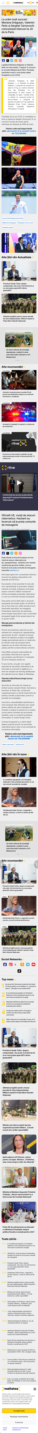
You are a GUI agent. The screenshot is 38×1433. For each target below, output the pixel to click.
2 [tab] (18, 360)
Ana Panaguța (25, 529)
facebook (5, 965)
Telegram (12, 60)
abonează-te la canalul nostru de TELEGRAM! (21, 132)
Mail (20, 60)
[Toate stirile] (7, 2)
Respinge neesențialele (19, 1417)
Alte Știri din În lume (14, 754)
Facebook (3, 60)
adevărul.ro (14, 570)
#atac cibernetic (8, 744)
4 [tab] (22, 360)
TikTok (19, 971)
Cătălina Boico (29, 36)
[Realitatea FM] (29, 2)
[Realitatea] (16, 2)
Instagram (11, 965)
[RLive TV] (8, 468)
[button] (35, 1389)
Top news (7, 979)
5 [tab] (22, 509)
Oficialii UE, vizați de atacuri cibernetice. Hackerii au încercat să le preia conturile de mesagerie (19, 520)
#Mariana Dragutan (9, 223)
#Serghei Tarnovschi (25, 223)
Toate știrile (9, 1239)
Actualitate (19, 36)
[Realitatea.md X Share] (7, 60)
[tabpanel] (19, 344)
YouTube (34, 965)
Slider (17, 529)
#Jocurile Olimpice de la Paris (13, 218)
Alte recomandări (12, 366)
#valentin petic (7, 227)
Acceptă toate (19, 1411)
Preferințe (19, 1422)
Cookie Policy (5, 1428)
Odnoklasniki (16, 60)
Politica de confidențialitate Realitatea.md (20, 1428)
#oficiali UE (20, 744)
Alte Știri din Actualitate (16, 257)
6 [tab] (24, 509)
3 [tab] (20, 360)
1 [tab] (16, 360)
